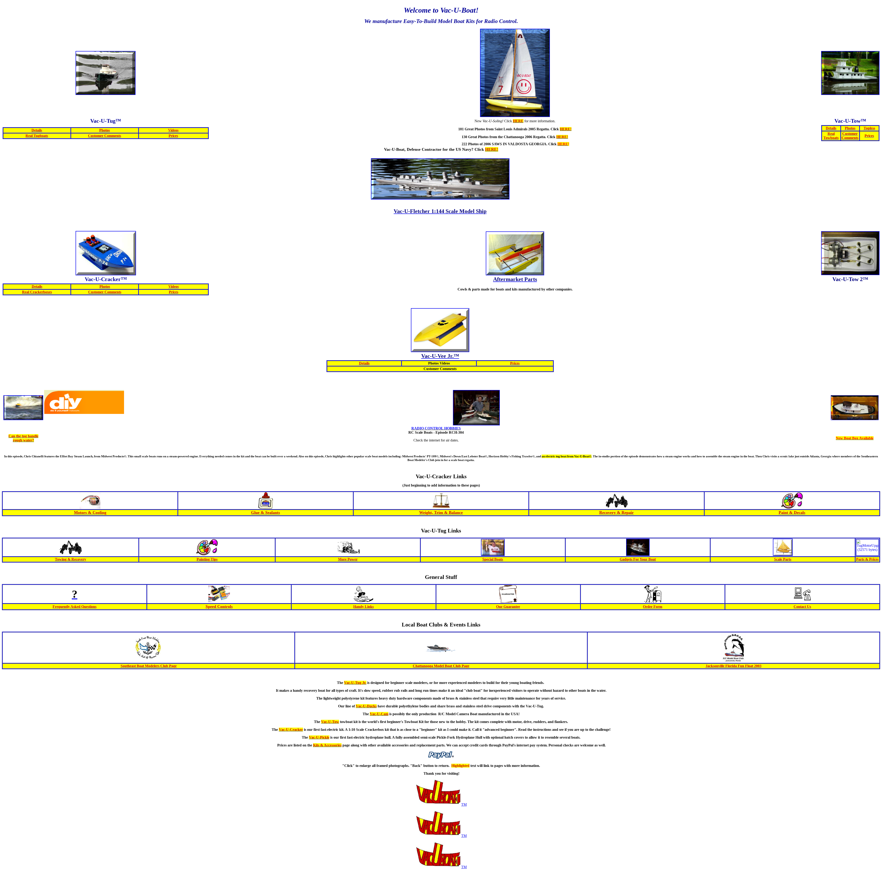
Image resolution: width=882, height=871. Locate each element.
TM (464, 804)
